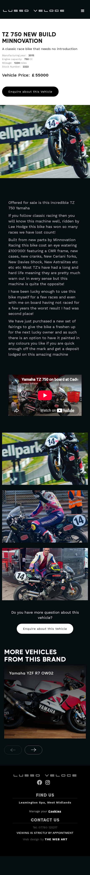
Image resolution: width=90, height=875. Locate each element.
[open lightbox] (45, 459)
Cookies (54, 811)
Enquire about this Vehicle (30, 91)
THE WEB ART (56, 839)
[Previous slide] (13, 750)
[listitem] (45, 702)
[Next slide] (33, 750)
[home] (32, 10)
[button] (82, 10)
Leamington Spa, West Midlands (45, 802)
